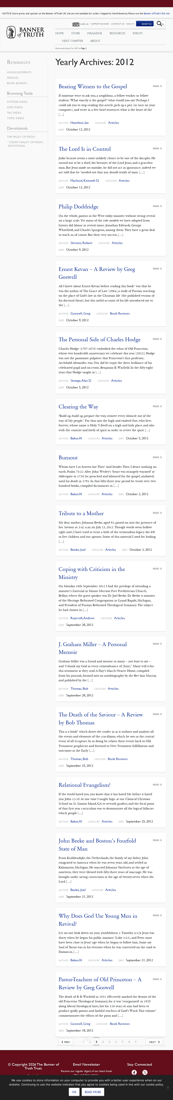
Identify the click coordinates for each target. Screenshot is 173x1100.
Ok (74, 1092)
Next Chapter (72, 41)
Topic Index (15, 118)
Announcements (19, 72)
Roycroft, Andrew (82, 618)
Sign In (130, 23)
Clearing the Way (78, 406)
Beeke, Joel (78, 549)
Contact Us (117, 23)
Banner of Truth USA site (157, 13)
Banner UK (83, 24)
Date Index (15, 107)
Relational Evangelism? (85, 785)
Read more (93, 1092)
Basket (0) (146, 24)
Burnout (68, 457)
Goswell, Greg (80, 313)
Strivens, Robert (81, 242)
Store (75, 33)
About (95, 41)
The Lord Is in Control (85, 149)
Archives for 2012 (71, 48)
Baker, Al (76, 438)
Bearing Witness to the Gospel (93, 86)
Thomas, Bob (79, 688)
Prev (67, 1042)
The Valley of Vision (21, 136)
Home (58, 48)
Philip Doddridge (78, 206)
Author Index (17, 101)
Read (156, 86)
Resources (117, 33)
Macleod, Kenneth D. (84, 180)
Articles (113, 122)
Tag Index (14, 112)
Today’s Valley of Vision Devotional (25, 143)
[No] (168, 1087)
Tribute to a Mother (81, 513)
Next (152, 1042)
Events (138, 33)
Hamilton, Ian (79, 122)
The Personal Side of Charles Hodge (100, 339)
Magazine (94, 33)
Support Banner (100, 23)
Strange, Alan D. (81, 380)
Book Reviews (120, 313)
